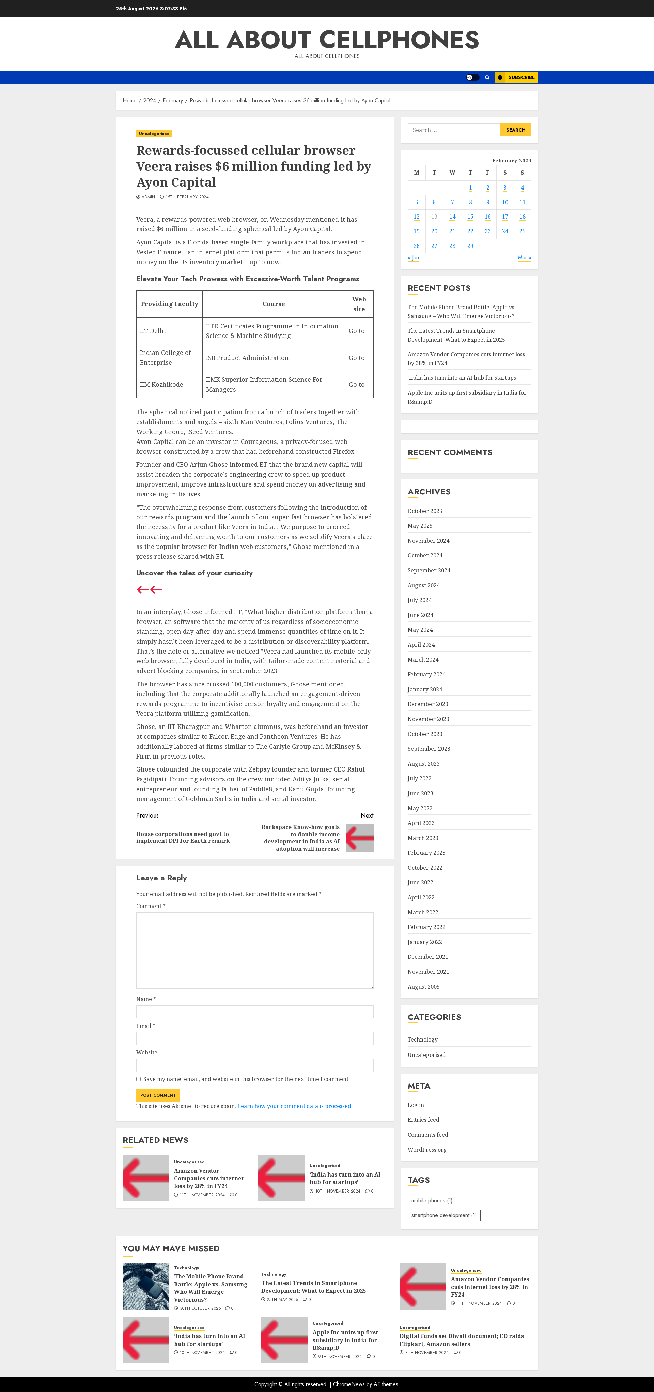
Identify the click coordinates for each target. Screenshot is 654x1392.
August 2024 (424, 585)
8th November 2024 (427, 1353)
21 (452, 231)
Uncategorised (154, 134)
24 (505, 231)
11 (522, 202)
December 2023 (428, 704)
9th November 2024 (340, 1357)
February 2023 (427, 852)
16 (488, 216)
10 (505, 202)
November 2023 (428, 719)
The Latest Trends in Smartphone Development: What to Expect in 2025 (313, 1286)
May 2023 (420, 808)
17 (505, 216)
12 (417, 216)
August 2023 (424, 763)
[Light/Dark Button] (473, 77)
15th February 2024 (187, 197)
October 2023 (425, 734)
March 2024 (423, 659)
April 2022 (421, 897)
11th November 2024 (202, 1195)
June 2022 (420, 882)
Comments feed (428, 1134)
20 (434, 231)
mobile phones (432, 1200)
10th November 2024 (337, 1191)
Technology (423, 1039)
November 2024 (428, 540)
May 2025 (420, 525)
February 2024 (427, 674)
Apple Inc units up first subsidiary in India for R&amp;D (345, 1340)
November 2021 (428, 971)
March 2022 (423, 912)
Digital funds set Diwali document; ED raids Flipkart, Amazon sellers (462, 1339)
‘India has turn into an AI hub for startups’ (345, 1178)
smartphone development (444, 1215)
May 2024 (420, 629)
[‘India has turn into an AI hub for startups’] (281, 1178)
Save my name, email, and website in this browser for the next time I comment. (246, 1079)
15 (470, 216)
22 (470, 231)
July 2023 (420, 778)
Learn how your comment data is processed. (295, 1106)
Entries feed (423, 1119)
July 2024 (420, 600)
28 (452, 246)
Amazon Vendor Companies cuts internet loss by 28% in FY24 (209, 1178)
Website (146, 1052)
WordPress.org (427, 1149)
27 (434, 246)
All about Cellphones (327, 39)
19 (417, 231)
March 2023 (423, 838)
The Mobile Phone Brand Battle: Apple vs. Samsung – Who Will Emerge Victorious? (213, 1288)
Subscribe (522, 77)
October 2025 (425, 511)
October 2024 (425, 555)
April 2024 (421, 644)
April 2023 (421, 823)
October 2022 (425, 867)
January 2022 (425, 942)
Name (146, 999)
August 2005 (424, 986)
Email (145, 1026)
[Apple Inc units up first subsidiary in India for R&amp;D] (284, 1340)
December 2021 (428, 956)
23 (488, 231)
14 (452, 216)
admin (148, 197)
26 (417, 246)
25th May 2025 (282, 1300)
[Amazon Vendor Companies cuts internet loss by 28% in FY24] (146, 1178)
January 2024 (425, 689)
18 (522, 216)
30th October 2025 (200, 1309)
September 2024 (429, 570)
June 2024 (420, 615)
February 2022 (427, 927)
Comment (151, 906)
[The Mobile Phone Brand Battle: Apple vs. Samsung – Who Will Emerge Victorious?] (146, 1286)
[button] (487, 77)
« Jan (413, 257)
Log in (416, 1105)
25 (522, 231)
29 (470, 246)
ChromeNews (349, 1384)
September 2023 (429, 748)
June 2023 (420, 793)
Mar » (524, 257)
